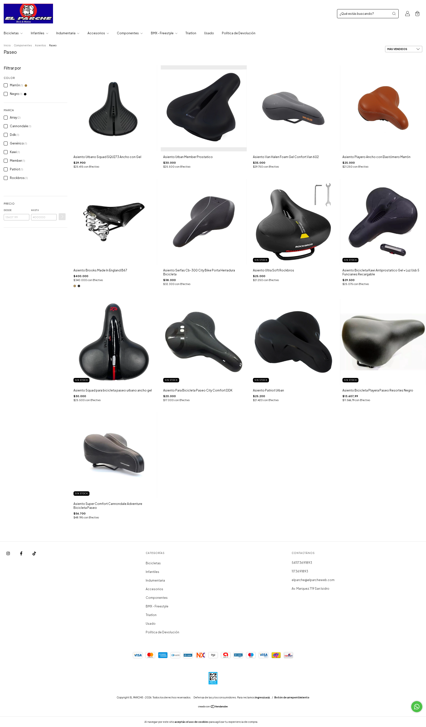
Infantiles (38, 33)
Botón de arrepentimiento (291, 697)
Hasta (35, 210)
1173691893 (300, 571)
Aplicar (62, 216)
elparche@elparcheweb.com (313, 580)
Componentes (128, 33)
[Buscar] (394, 13)
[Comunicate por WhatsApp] (416, 706)
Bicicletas (11, 33)
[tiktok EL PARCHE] (34, 553)
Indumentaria (66, 33)
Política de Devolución (238, 33)
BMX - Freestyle (162, 33)
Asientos (40, 45)
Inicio (7, 45)
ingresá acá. (262, 697)
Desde (8, 210)
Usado (209, 33)
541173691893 (302, 563)
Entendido (272, 722)
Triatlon (190, 33)
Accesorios (97, 33)
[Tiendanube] (213, 707)
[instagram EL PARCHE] (8, 553)
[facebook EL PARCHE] (21, 553)
